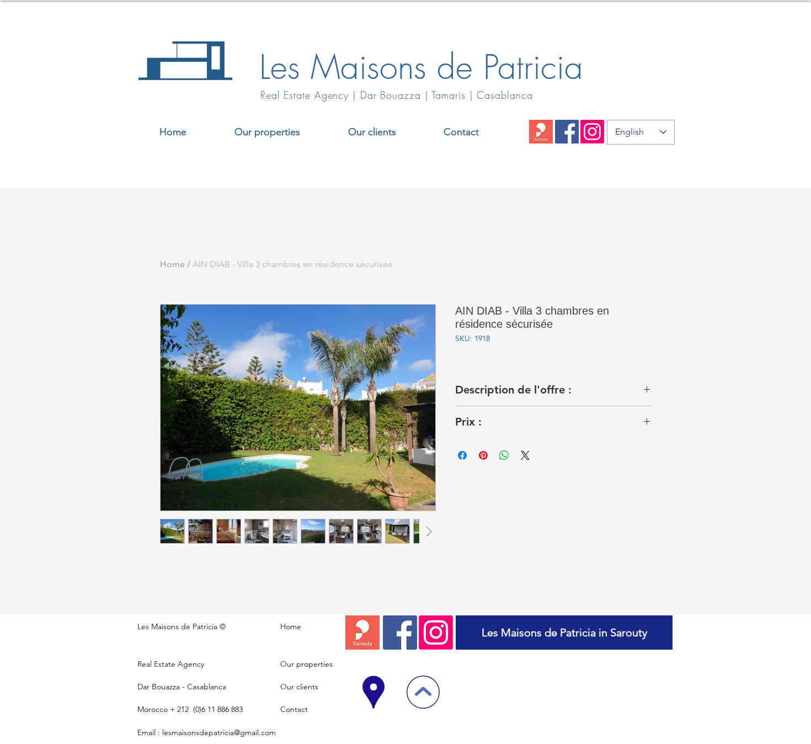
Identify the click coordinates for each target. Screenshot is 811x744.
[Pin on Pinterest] (483, 455)
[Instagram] (592, 132)
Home (172, 264)
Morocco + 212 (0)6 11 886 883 (190, 709)
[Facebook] (567, 132)
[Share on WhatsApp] (504, 455)
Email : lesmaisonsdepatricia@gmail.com (206, 732)
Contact (294, 709)
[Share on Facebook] (462, 455)
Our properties (306, 664)
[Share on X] (525, 455)
